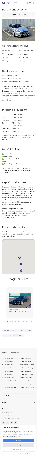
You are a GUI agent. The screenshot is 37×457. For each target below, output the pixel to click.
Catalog (12, 330)
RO (30, 2)
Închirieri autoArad (25, 358)
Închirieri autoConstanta (9, 368)
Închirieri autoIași (7, 374)
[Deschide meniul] (33, 2)
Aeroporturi (15, 352)
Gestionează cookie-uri (18, 450)
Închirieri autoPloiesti (26, 377)
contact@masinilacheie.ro (11, 418)
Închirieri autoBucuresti (9, 358)
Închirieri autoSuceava (8, 384)
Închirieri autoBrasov (8, 364)
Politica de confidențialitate (27, 453)
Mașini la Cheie (7, 396)
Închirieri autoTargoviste (27, 384)
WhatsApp (7, 415)
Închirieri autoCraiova (8, 371)
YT (11, 422)
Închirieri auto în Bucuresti (13, 335)
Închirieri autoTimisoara (27, 387)
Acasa (6, 330)
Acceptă (18, 440)
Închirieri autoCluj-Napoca (27, 364)
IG (3, 422)
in (7, 422)
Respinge (18, 445)
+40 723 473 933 (8, 412)
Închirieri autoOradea (26, 374)
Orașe (4, 352)
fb (15, 422)
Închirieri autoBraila (25, 361)
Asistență (5, 402)
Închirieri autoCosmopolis (27, 368)
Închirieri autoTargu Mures (9, 387)
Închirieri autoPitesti (8, 377)
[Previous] (5, 30)
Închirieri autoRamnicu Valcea (9, 380)
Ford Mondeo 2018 (24, 330)
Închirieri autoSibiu (25, 380)
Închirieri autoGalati (25, 371)
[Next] (32, 30)
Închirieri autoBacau (8, 361)
